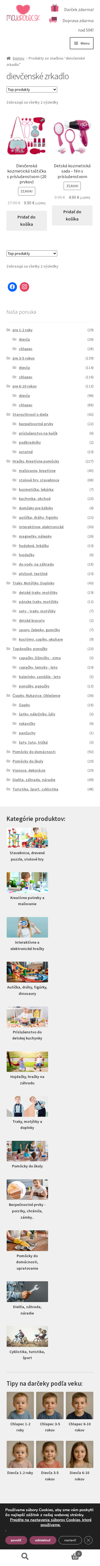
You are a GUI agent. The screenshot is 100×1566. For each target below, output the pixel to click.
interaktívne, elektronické (41, 526)
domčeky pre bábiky (36, 507)
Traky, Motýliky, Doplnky (33, 583)
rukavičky (27, 723)
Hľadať (25, 1556)
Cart (64, 1552)
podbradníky (30, 442)
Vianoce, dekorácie (28, 770)
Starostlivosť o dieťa (30, 414)
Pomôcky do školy (27, 761)
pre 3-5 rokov (23, 358)
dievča (24, 339)
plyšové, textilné (33, 573)
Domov (18, 58)
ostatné (26, 451)
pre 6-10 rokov (24, 386)
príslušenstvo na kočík (38, 433)
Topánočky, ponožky (30, 648)
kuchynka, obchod (35, 498)
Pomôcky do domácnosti (34, 751)
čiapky (24, 704)
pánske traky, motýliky (38, 601)
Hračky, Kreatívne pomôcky (35, 461)
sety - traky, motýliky (37, 611)
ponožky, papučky (34, 686)
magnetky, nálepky (35, 536)
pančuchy (27, 732)
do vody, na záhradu (36, 564)
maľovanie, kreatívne (37, 470)
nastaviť (70, 1540)
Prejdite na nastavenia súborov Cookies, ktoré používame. (50, 1523)
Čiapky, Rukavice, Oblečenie (36, 695)
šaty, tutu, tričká (33, 742)
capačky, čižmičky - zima (40, 657)
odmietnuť (43, 1540)
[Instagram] (24, 287)
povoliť (16, 1540)
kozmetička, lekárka (36, 489)
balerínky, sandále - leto (40, 676)
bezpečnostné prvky (36, 423)
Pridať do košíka (27, 220)
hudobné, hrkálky (34, 545)
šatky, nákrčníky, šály (37, 714)
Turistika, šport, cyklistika (35, 789)
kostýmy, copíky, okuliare (41, 639)
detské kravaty (32, 620)
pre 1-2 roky (22, 329)
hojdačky (26, 554)
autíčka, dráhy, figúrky (38, 517)
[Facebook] (12, 287)
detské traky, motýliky (38, 592)
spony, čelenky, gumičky (39, 629)
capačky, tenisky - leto (38, 667)
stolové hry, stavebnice (39, 479)
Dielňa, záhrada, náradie (33, 779)
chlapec (25, 348)
